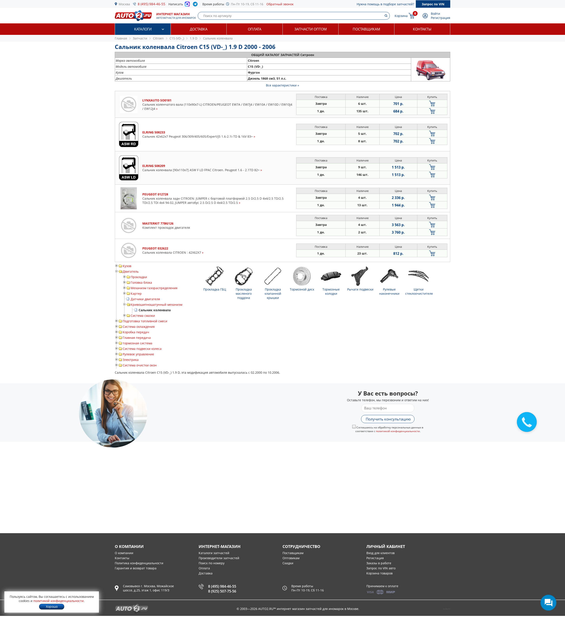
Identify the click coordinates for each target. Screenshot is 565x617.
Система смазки (143, 315)
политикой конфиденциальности (398, 431)
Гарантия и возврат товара (135, 568)
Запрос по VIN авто (381, 568)
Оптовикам (290, 558)
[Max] (187, 5)
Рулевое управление (138, 354)
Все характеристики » (282, 85)
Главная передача (137, 338)
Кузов (127, 266)
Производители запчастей (219, 558)
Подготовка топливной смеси (145, 321)
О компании (124, 553)
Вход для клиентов (380, 553)
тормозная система (137, 343)
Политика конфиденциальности (139, 563)
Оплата (254, 29)
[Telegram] (196, 5)
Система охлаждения (139, 326)
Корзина (401, 16)
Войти (435, 13)
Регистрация (440, 18)
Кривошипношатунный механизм (156, 304)
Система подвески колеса (142, 349)
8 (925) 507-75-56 (222, 591)
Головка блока (141, 282)
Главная (121, 38)
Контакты (422, 29)
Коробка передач (136, 332)
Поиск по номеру (211, 563)
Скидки (287, 563)
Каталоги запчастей (214, 553)
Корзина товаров (379, 573)
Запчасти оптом (310, 29)
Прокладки (139, 277)
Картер (136, 293)
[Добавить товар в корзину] (432, 103)
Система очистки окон (140, 365)
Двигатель (131, 271)
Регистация (375, 558)
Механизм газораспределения (154, 288)
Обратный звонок (280, 4)
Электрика (131, 360)
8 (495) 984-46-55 (151, 4)
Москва (124, 4)
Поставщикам (366, 29)
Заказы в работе (378, 563)
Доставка (198, 29)
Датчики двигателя (145, 299)
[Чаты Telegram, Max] (548, 602)
